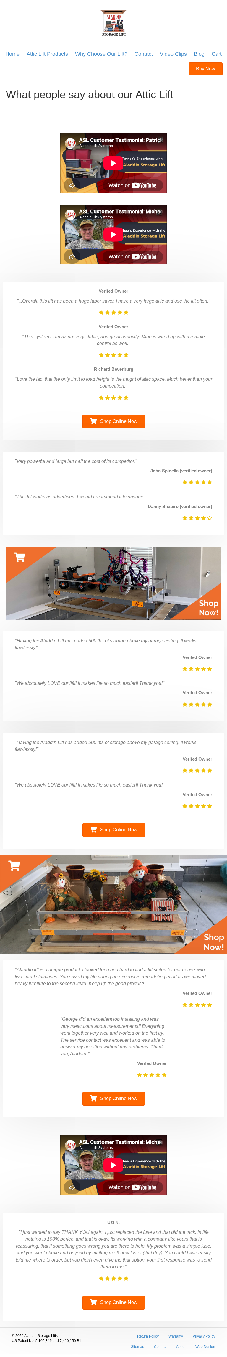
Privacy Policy (204, 1336)
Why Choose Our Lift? (101, 54)
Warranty (175, 1336)
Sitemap (137, 1347)
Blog (199, 54)
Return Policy (148, 1336)
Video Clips (173, 54)
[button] (206, 68)
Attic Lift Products (47, 54)
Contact (143, 54)
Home (12, 54)
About (181, 1347)
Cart (217, 54)
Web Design (205, 1347)
